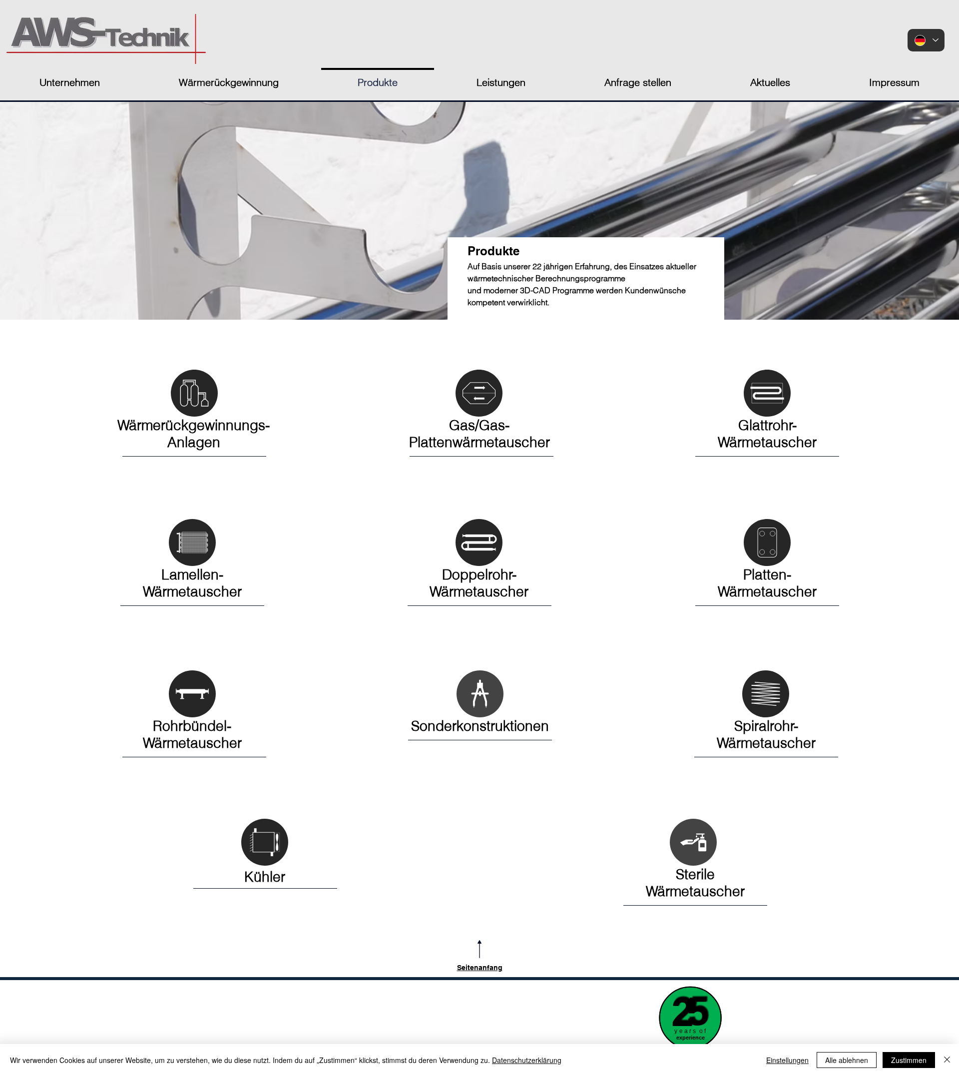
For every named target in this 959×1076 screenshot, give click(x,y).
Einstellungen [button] (787, 1060)
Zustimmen (909, 1060)
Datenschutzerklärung (526, 1060)
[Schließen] (947, 1060)
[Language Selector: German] (926, 40)
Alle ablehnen (846, 1060)
